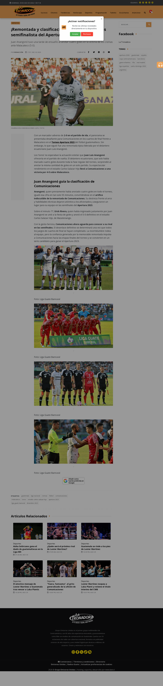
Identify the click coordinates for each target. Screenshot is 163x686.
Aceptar (75, 34)
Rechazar (87, 34)
